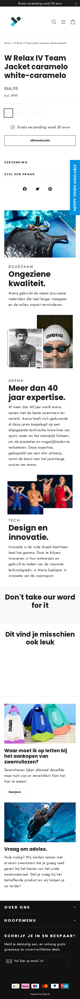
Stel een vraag (19, 174)
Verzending (16, 162)
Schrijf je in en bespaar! (40, 935)
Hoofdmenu (20, 920)
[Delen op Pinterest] (52, 188)
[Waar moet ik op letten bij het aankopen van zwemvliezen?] (40, 724)
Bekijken (15, 792)
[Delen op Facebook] (27, 188)
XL (40, 113)
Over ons (17, 907)
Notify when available (74, 187)
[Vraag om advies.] (40, 822)
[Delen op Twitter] (40, 188)
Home (7, 43)
